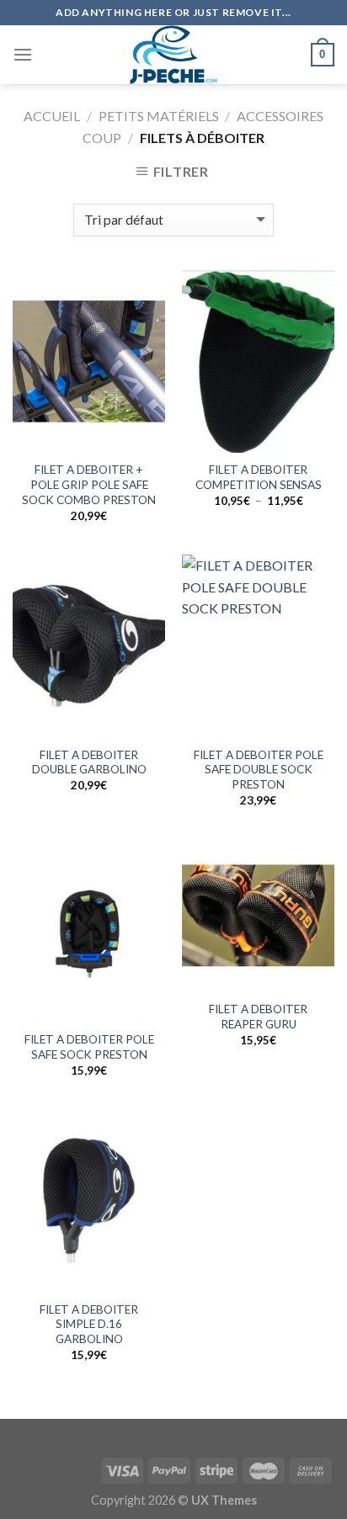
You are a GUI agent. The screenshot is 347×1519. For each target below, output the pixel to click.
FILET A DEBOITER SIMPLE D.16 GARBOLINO (89, 1324)
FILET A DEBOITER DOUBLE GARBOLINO (89, 762)
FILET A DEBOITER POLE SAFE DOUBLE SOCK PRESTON (258, 769)
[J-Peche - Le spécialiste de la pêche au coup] (173, 54)
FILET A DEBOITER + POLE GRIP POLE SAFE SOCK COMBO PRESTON (89, 484)
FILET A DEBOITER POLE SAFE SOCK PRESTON (89, 1047)
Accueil (52, 116)
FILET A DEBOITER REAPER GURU (258, 1016)
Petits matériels (159, 116)
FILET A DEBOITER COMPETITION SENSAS (258, 477)
